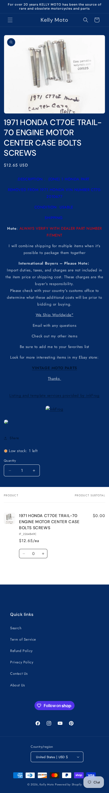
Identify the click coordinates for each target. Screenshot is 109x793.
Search (16, 628)
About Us (17, 685)
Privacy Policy (21, 662)
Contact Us (19, 673)
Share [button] (14, 437)
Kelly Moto (47, 784)
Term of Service (23, 639)
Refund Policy (21, 650)
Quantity (10, 460)
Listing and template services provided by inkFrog (54, 395)
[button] (10, 20)
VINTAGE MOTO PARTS (54, 368)
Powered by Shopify (68, 784)
